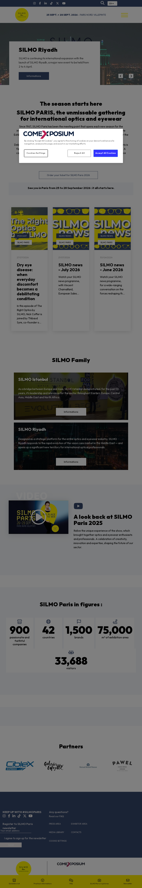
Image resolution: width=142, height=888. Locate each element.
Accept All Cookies (105, 153)
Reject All (79, 153)
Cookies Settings (35, 153)
